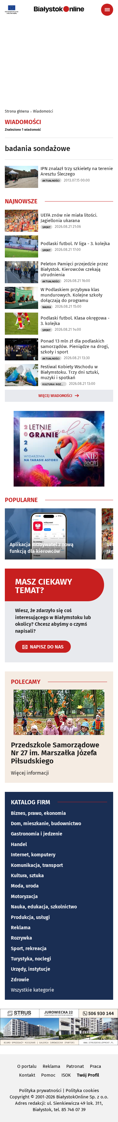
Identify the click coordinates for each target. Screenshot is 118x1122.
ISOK (66, 1075)
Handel (19, 844)
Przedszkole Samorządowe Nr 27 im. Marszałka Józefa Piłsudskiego (55, 753)
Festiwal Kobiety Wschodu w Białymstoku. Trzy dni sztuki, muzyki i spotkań (70, 372)
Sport (46, 227)
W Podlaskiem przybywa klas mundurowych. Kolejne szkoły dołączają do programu (71, 295)
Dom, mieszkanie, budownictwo (46, 823)
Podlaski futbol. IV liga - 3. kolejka (75, 243)
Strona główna (17, 111)
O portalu (27, 1066)
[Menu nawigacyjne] (107, 10)
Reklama (21, 927)
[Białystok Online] (59, 9)
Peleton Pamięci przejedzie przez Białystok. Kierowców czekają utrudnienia (74, 269)
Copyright (19, 1097)
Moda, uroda (25, 886)
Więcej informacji (30, 773)
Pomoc (48, 1075)
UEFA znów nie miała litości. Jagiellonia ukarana (69, 217)
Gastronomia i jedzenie (36, 834)
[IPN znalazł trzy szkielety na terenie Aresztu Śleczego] (21, 177)
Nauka (46, 307)
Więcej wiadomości (55, 396)
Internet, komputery (33, 855)
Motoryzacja (24, 896)
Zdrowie (20, 980)
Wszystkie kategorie (32, 990)
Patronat (75, 1066)
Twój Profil (88, 1075)
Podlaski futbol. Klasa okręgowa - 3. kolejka (75, 320)
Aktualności (51, 180)
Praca (95, 1066)
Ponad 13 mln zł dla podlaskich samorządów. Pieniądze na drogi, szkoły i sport (75, 346)
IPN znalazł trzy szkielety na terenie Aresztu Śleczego (77, 171)
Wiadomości (43, 111)
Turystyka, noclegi (31, 959)
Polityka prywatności (40, 1090)
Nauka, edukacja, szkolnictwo (44, 907)
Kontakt (27, 1075)
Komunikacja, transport (37, 865)
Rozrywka (21, 938)
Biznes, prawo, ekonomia (38, 813)
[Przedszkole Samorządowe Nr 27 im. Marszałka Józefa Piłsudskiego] (59, 712)
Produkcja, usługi (30, 917)
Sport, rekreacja (29, 948)
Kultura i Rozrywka (54, 384)
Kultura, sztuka (27, 875)
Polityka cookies (82, 1090)
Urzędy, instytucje (30, 969)
